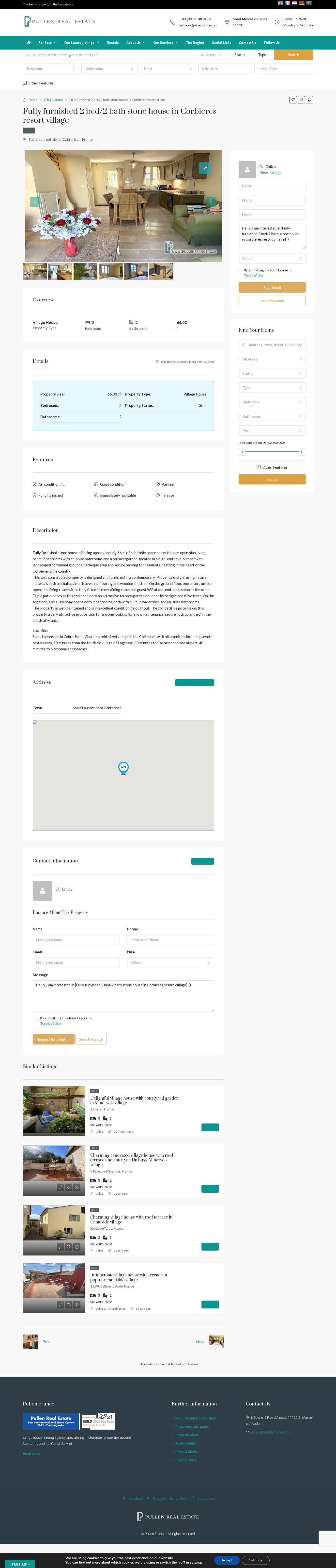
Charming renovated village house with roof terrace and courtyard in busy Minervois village (131, 1160)
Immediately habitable (118, 495)
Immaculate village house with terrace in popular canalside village (128, 1277)
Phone (132, 929)
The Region (195, 42)
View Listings (202, 861)
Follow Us (272, 42)
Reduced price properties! (195, 1418)
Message (40, 975)
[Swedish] (309, 3)
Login (27, 56)
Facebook (136, 1499)
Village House (53, 100)
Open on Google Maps (196, 682)
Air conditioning (51, 484)
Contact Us (247, 42)
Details (210, 1127)
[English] (281, 3)
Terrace (168, 495)
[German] (302, 3)
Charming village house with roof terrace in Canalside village (131, 1220)
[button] (123, 768)
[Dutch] (295, 3)
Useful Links (221, 42)
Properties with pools (192, 1427)
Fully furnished (50, 495)
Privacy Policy (186, 1460)
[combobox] (51, 69)
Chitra (99, 1131)
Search (272, 479)
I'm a (131, 952)
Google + (159, 1499)
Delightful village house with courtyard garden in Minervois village (134, 1101)
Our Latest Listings (79, 42)
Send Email (272, 287)
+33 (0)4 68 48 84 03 (195, 19)
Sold (29, 130)
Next (200, 1341)
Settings (255, 1560)
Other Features (41, 83)
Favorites (60, 56)
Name (38, 929)
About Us (133, 42)
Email (37, 952)
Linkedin (182, 1499)
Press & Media (186, 1452)
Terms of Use (50, 1023)
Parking (168, 484)
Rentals (113, 42)
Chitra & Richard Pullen (110, 1308)
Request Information (54, 1039)
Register (41, 56)
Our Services (163, 42)
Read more (31, 1454)
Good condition (112, 484)
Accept (227, 1560)
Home (33, 100)
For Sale (45, 42)
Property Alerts (187, 1435)
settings (196, 1562)
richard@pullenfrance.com (198, 25)
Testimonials (185, 1443)
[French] (288, 3)
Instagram (205, 1499)
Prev (46, 1341)
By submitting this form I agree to (66, 1020)
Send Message (91, 1039)
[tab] (205, 168)
